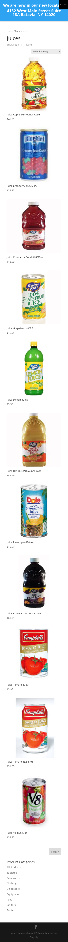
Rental (10, 910)
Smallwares (13, 878)
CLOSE (63, 4)
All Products (14, 867)
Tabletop (12, 872)
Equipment (13, 894)
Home (10, 31)
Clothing (12, 883)
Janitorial (12, 905)
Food (18, 31)
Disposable (13, 888)
